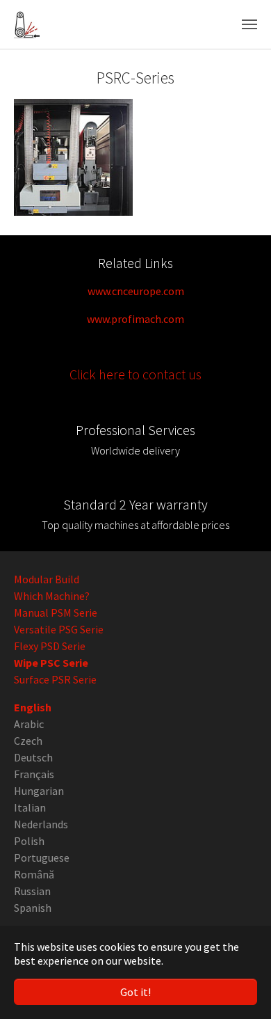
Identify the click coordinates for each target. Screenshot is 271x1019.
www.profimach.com (135, 319)
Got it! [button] (135, 992)
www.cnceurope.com (136, 291)
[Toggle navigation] (249, 24)
